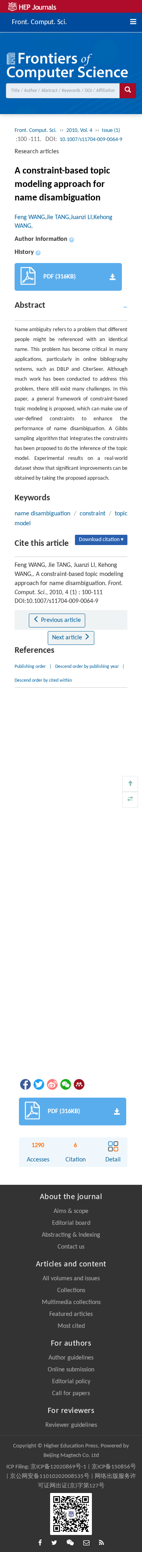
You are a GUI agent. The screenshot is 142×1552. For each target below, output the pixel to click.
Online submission (71, 1370)
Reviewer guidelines (71, 1425)
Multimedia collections (71, 1302)
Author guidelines (71, 1358)
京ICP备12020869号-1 (58, 1467)
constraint (92, 514)
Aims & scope (71, 1211)
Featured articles (71, 1314)
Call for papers (71, 1393)
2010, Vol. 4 (79, 130)
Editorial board (71, 1223)
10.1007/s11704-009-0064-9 (91, 140)
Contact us (71, 1247)
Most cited (71, 1326)
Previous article (60, 620)
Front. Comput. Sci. (39, 22)
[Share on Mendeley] (78, 1084)
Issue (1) (111, 130)
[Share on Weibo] (52, 1084)
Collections (71, 1290)
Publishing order (30, 666)
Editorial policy (71, 1381)
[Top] (130, 784)
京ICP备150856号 (114, 1467)
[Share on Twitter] (38, 1084)
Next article (68, 638)
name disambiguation (42, 514)
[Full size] (130, 800)
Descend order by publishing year (87, 666)
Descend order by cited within (43, 680)
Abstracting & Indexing (71, 1235)
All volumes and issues (71, 1279)
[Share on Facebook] (25, 1084)
